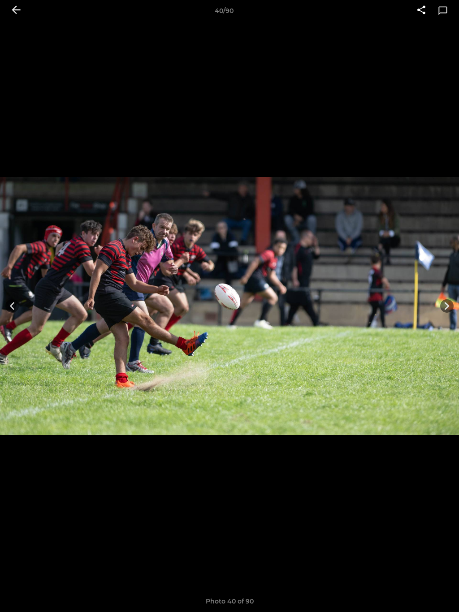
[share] (421, 10)
